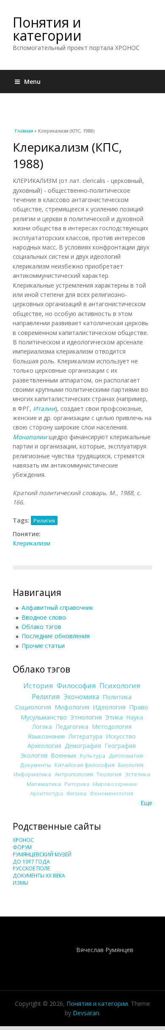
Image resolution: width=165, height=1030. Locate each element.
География (120, 746)
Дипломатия (126, 755)
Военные (64, 755)
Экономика (81, 696)
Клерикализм (31, 543)
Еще (146, 803)
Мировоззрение (115, 784)
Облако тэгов (41, 627)
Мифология (72, 707)
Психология (119, 685)
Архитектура (46, 793)
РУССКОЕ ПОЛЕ (31, 868)
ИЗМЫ (20, 882)
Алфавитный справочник (57, 608)
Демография (83, 746)
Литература (85, 736)
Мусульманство (44, 717)
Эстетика (137, 774)
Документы (35, 765)
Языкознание (46, 736)
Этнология (86, 717)
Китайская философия (85, 765)
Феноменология (111, 793)
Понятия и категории (47, 28)
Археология (44, 746)
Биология (130, 765)
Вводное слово (44, 617)
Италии (44, 408)
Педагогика (71, 727)
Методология (112, 727)
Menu (32, 82)
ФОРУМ (22, 847)
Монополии (30, 437)
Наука (134, 717)
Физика (76, 793)
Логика (42, 727)
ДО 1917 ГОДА (31, 861)
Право (138, 707)
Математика (44, 784)
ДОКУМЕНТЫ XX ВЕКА (39, 875)
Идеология (109, 707)
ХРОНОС (23, 840)
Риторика (76, 784)
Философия (76, 685)
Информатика (32, 774)
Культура (92, 755)
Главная (24, 130)
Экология (33, 755)
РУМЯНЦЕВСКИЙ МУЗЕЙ (42, 854)
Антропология (74, 774)
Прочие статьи (43, 646)
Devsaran (86, 1013)
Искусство (121, 736)
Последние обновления (56, 636)
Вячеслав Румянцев (104, 950)
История (38, 685)
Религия (44, 520)
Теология (108, 774)
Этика (114, 717)
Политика (117, 696)
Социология (33, 707)
